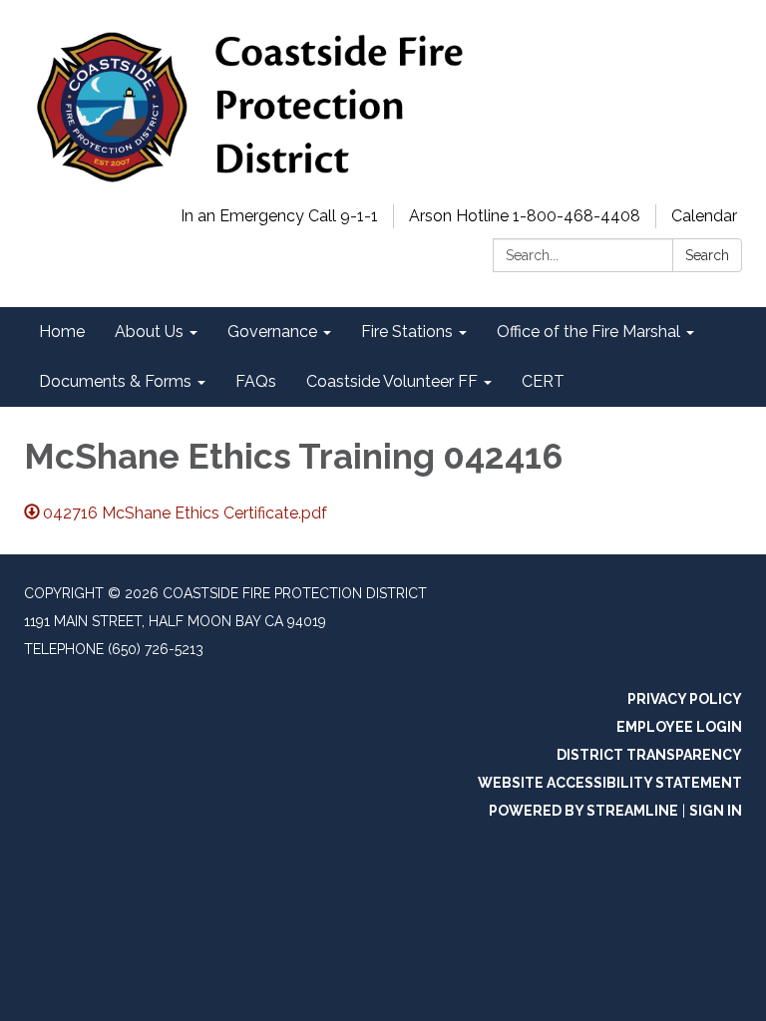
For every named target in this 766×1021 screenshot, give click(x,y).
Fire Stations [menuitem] (407, 331)
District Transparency (649, 755)
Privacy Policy (684, 699)
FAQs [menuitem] (255, 381)
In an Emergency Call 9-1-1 (279, 215)
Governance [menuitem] (272, 331)
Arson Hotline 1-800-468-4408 (524, 215)
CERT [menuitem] (543, 381)
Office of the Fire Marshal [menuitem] (588, 331)
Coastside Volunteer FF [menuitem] (392, 381)
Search (707, 255)
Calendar (704, 215)
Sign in (715, 811)
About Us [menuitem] (149, 331)
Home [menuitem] (62, 331)
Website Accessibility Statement (610, 783)
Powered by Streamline (583, 811)
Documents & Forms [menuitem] (115, 381)
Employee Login (679, 727)
